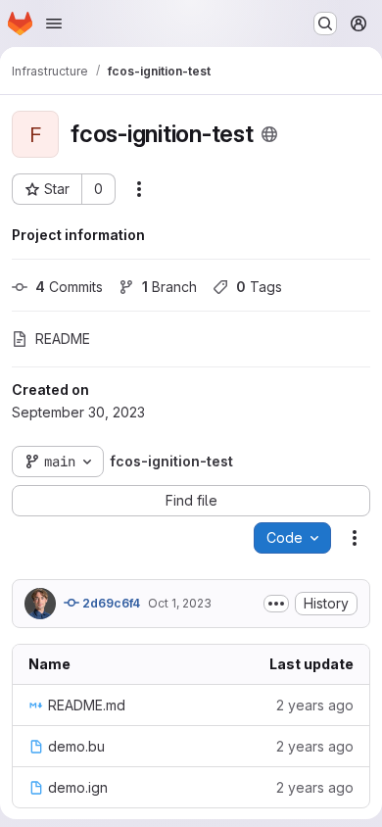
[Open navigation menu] (54, 23)
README (62, 338)
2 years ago (315, 705)
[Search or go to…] (325, 23)
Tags (259, 286)
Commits (69, 286)
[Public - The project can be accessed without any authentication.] (269, 134)
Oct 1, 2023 (180, 603)
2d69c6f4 (109, 603)
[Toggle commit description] (276, 603)
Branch (169, 286)
